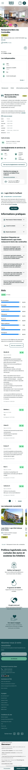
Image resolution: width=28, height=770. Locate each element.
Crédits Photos (4, 728)
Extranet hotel (4, 698)
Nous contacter (4, 688)
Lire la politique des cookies (7, 763)
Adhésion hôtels (4, 700)
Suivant (18, 501)
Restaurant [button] (5, 88)
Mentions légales (4, 717)
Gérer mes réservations (5, 681)
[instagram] (18, 733)
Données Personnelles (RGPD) (7, 719)
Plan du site (3, 726)
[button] (2, 3)
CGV (2, 723)
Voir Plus (22, 80)
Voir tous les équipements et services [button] (14, 164)
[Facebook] (14, 733)
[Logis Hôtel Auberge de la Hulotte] (12, 516)
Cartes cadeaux (4, 702)
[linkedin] (22, 733)
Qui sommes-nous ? (5, 695)
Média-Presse (3, 709)
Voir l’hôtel (14, 208)
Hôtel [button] (12, 88)
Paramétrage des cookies (6, 721)
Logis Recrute (3, 707)
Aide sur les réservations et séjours (8, 683)
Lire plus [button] (23, 112)
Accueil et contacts (10, 225)
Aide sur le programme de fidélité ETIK (9, 685)
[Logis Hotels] (11, 3)
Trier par (6, 345)
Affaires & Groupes (5, 704)
